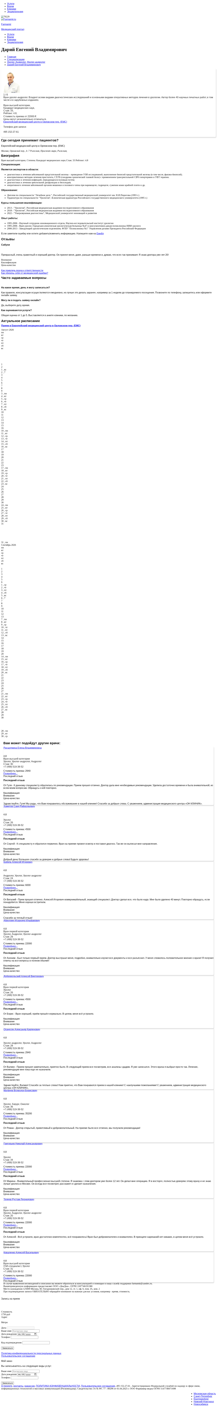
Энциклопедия (15, 11)
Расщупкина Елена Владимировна (23, 748)
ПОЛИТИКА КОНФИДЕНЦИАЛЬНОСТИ (58, 1386)
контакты (18, 1386)
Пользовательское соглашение (18, 1356)
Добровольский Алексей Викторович (24, 976)
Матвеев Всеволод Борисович (20, 1090)
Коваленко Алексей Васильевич (21, 1252)
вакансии (30, 1386)
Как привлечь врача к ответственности (22, 270)
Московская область (205, 1393)
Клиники (11, 9)
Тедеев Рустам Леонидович (19, 1199)
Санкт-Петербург (203, 1396)
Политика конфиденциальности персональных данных (31, 1353)
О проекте (6, 1386)
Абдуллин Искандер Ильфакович (22, 920)
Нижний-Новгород (204, 1401)
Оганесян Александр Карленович (22, 1029)
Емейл (100, 233)
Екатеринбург (201, 1399)
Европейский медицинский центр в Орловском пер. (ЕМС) (35, 122)
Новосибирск (201, 1404)
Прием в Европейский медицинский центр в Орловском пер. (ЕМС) (40, 325)
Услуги (10, 3)
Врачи (10, 6)
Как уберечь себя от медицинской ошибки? (24, 273)
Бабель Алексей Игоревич (18, 862)
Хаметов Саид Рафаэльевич (19, 806)
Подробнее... (10, 773)
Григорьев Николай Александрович (23, 1143)
